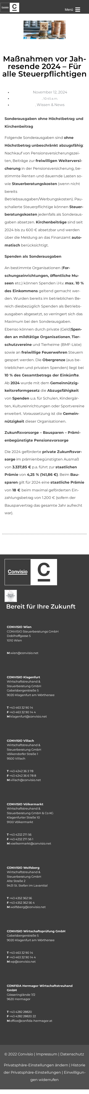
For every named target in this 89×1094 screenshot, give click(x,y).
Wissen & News (51, 105)
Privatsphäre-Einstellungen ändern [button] (36, 1065)
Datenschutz (72, 1054)
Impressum (46, 1054)
